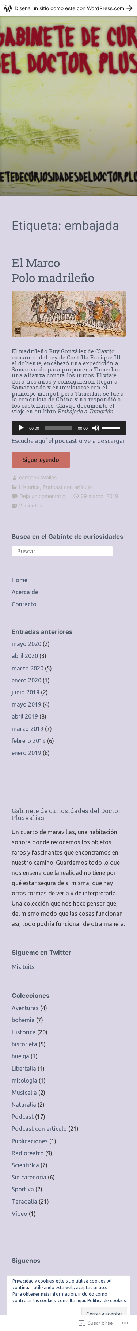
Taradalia (24, 1201)
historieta (24, 1044)
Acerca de (25, 592)
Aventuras (25, 1008)
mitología (24, 1080)
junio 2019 (25, 692)
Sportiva (23, 1189)
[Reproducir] (21, 428)
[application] (69, 428)
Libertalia (24, 1068)
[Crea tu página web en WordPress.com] (68, 8)
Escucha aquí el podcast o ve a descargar (68, 440)
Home (19, 580)
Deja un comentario (42, 496)
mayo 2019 (26, 704)
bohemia (23, 1020)
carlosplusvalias (38, 477)
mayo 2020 (26, 644)
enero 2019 (26, 753)
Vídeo (19, 1213)
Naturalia (24, 1104)
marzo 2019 (27, 728)
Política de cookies (106, 1300)
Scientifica (25, 1165)
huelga (20, 1056)
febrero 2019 (29, 741)
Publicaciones (30, 1141)
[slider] (112, 427)
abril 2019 (25, 716)
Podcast (23, 1116)
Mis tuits (23, 967)
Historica (29, 487)
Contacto (24, 604)
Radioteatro (28, 1153)
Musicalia (24, 1092)
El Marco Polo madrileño (53, 270)
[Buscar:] (62, 550)
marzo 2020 (27, 668)
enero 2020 (26, 680)
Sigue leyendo (35, 462)
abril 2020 (25, 656)
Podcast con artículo (67, 487)
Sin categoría (29, 1177)
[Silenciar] (95, 428)
